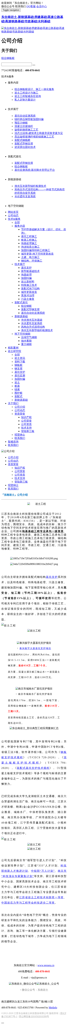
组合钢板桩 (8, 58)
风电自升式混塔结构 (33, 326)
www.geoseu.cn (45, 965)
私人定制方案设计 (25, 99)
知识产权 (26, 417)
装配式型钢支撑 (24, 143)
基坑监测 (20, 375)
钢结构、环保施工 (31, 260)
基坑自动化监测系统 (33, 312)
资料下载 (20, 361)
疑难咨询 (13, 441)
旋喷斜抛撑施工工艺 (26, 129)
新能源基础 (21, 316)
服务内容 (20, 225)
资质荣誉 (20, 413)
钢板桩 (18, 365)
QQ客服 (31, 6)
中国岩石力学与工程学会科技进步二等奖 (28, 902)
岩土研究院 (14, 351)
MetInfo (53, 1007)
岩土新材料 (27, 281)
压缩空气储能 (29, 337)
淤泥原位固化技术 (25, 147)
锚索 (17, 389)
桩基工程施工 (29, 239)
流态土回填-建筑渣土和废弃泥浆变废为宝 (39, 133)
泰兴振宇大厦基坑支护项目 (35, 648)
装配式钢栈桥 (22, 140)
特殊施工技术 (29, 285)
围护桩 (18, 392)
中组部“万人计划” (43, 870)
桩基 (17, 386)
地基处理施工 (29, 243)
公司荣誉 (26, 420)
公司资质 (26, 424)
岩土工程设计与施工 (26, 92)
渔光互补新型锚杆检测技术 (30, 186)
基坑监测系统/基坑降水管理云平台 (35, 169)
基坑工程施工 (29, 236)
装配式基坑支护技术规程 (33, 768)
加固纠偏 (26, 278)
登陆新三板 (27, 431)
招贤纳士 (20, 434)
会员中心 (41, 6)
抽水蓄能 (26, 340)
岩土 (17, 382)
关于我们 (13, 403)
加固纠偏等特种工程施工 (35, 250)
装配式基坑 (21, 302)
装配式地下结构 (30, 288)
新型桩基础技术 (30, 271)
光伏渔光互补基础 (31, 319)
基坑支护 (26, 267)
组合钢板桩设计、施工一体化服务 (34, 89)
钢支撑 (18, 368)
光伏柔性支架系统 (25, 196)
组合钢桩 (26, 306)
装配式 (18, 396)
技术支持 (26, 427)
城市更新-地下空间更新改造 (37, 253)
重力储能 (26, 344)
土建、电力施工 (30, 257)
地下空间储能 (22, 333)
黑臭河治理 (27, 295)
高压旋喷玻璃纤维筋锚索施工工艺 (34, 136)
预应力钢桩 (21, 122)
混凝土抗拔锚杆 (24, 126)
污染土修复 (27, 299)
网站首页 (13, 212)
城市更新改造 (29, 292)
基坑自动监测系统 (25, 115)
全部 (17, 222)
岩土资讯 (20, 358)
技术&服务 (14, 219)
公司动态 (13, 215)
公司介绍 (20, 406)
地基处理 (26, 274)
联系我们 (20, 438)
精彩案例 (13, 347)
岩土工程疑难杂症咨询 (28, 96)
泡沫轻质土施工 (30, 246)
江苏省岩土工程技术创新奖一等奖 (41, 897)
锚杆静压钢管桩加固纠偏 (29, 119)
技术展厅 (20, 264)
